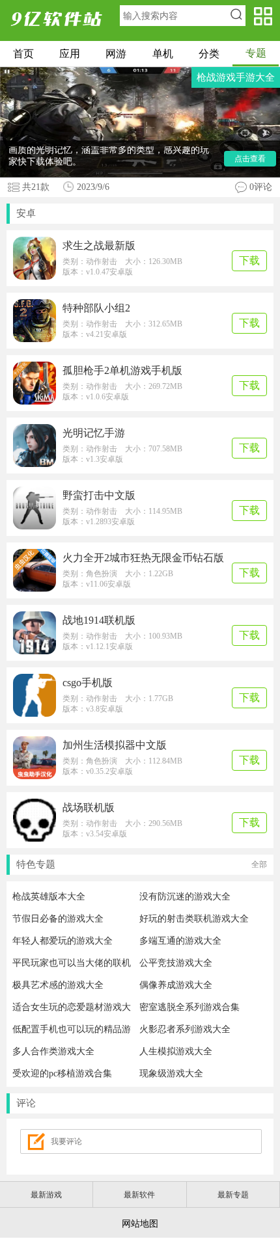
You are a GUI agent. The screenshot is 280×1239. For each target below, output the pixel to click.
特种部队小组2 (96, 307)
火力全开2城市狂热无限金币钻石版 (143, 557)
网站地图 (140, 1224)
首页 (23, 53)
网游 (115, 53)
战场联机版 (89, 807)
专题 (255, 53)
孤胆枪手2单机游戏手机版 (122, 370)
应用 (69, 53)
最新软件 (139, 1194)
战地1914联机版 (99, 620)
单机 (162, 53)
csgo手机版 (88, 682)
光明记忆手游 (94, 432)
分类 (209, 53)
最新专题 (233, 1194)
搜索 (236, 15)
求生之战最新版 (99, 245)
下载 (249, 260)
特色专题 (141, 864)
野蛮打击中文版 (99, 495)
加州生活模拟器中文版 (115, 745)
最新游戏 (46, 1194)
